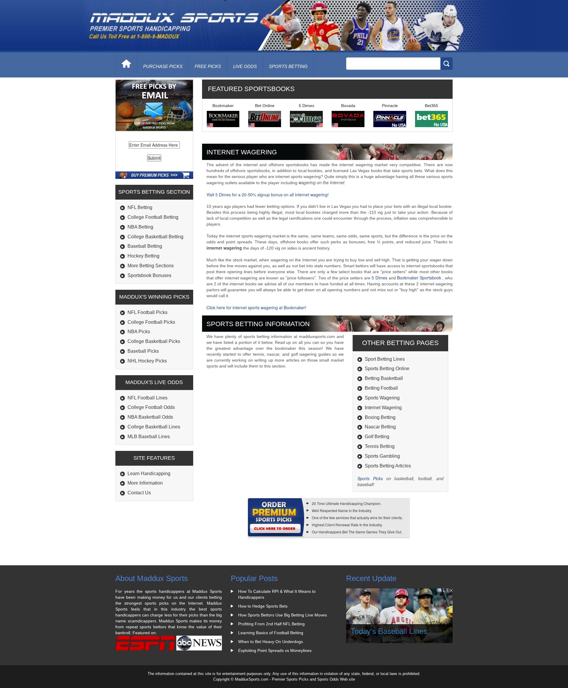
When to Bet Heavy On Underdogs (270, 641)
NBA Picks (139, 331)
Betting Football (381, 388)
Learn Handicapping (149, 473)
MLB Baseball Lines (149, 436)
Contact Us (139, 492)
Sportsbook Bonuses (149, 275)
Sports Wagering (382, 397)
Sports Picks (370, 478)
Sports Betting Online (387, 368)
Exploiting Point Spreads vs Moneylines (275, 650)
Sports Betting (288, 66)
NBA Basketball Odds (150, 417)
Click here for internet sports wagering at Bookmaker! (256, 307)
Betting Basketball (384, 378)
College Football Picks (151, 322)
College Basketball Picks (154, 341)
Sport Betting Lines (385, 359)
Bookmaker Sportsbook (419, 278)
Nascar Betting (380, 426)
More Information (145, 482)
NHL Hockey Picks (147, 360)
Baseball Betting (145, 246)
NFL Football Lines (147, 397)
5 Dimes (379, 278)
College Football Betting (153, 217)
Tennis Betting (380, 446)
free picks (208, 66)
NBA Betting (140, 226)
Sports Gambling (382, 456)
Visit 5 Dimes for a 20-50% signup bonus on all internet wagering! (267, 195)
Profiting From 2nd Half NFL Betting (271, 623)
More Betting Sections (151, 265)
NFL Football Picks (147, 312)
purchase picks (163, 66)
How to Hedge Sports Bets (263, 606)
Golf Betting (377, 436)
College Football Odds (151, 407)
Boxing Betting (380, 417)
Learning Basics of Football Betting (270, 632)
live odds (245, 66)
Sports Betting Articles (388, 465)
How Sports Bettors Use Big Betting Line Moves (282, 615)
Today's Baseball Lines (389, 630)
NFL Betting (140, 207)
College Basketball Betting (155, 236)
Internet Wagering (383, 407)
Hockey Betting (143, 255)
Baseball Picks (143, 351)
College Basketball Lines (154, 426)
